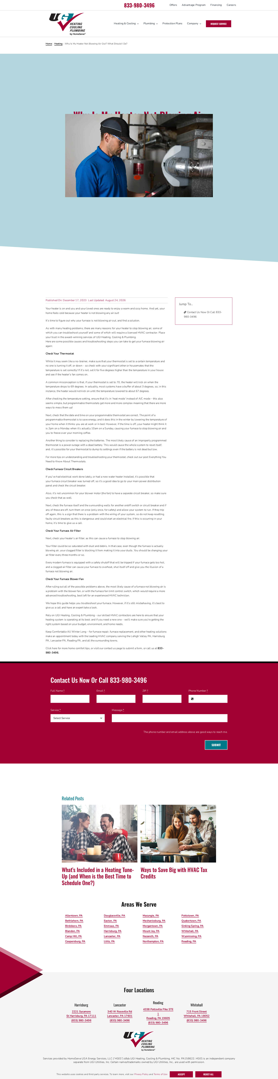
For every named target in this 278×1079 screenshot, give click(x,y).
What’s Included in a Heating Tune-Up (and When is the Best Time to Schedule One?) (98, 876)
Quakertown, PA (191, 921)
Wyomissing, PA (191, 936)
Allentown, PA (74, 915)
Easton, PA (110, 921)
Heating (58, 43)
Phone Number (198, 691)
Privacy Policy (141, 1074)
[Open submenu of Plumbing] (156, 24)
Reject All (208, 1074)
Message (118, 710)
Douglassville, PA (114, 915)
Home (49, 43)
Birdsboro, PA (73, 926)
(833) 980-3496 (81, 1020)
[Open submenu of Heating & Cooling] (137, 24)
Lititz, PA (109, 941)
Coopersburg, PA (75, 941)
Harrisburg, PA (112, 931)
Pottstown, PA (190, 915)
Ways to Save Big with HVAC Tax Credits (174, 872)
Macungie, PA (151, 915)
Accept (181, 1074)
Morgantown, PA (153, 926)
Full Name (58, 691)
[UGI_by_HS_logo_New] (67, 13)
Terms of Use (160, 1074)
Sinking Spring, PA (192, 926)
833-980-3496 (139, 5)
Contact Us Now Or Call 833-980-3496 (203, 314)
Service (56, 710)
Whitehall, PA (189, 931)
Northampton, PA (153, 941)
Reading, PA (188, 941)
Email (101, 691)
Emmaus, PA (111, 926)
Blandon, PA (72, 931)
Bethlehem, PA (74, 921)
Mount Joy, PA (151, 931)
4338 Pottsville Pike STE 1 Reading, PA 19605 (158, 1014)
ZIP (145, 691)
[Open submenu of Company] (199, 24)
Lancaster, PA (112, 936)
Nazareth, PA (150, 936)
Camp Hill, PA (73, 936)
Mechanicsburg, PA (154, 921)
